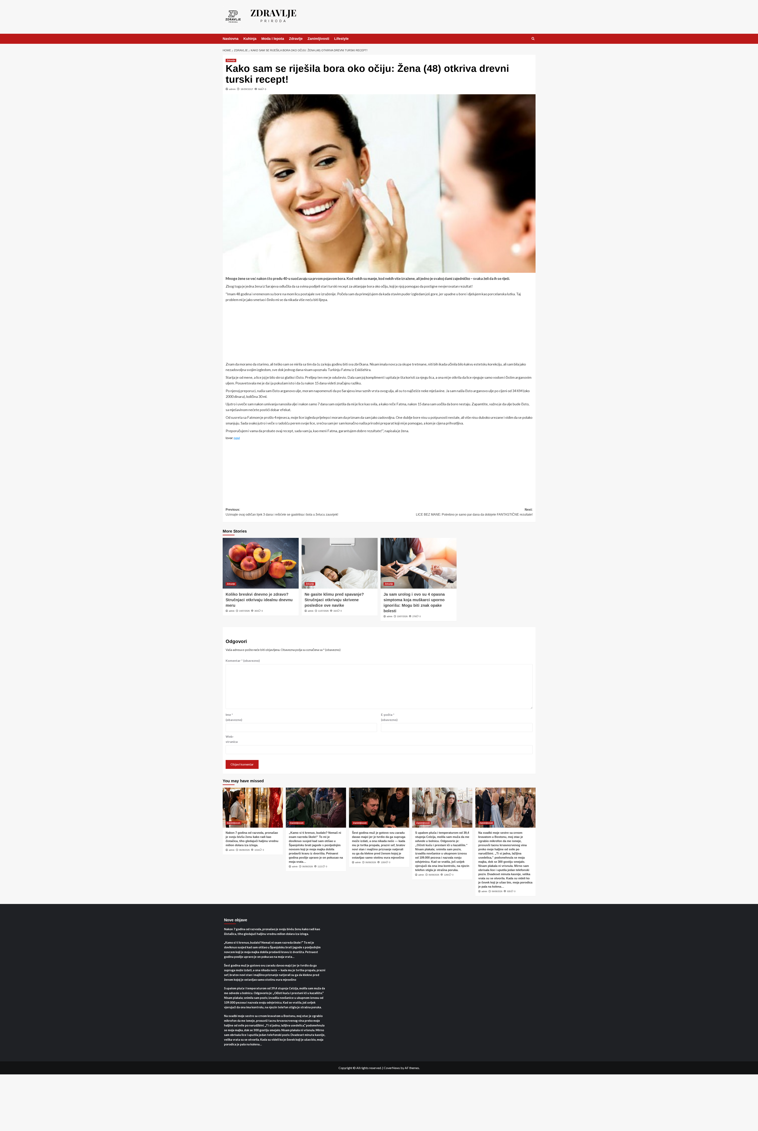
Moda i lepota (272, 39)
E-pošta (389, 717)
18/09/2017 (246, 89)
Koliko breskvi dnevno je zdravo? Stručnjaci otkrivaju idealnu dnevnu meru (259, 600)
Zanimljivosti (318, 39)
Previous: (282, 512)
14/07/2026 (244, 611)
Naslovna (230, 39)
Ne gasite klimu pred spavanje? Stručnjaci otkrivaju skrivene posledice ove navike (334, 600)
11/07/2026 (323, 611)
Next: (474, 512)
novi (237, 438)
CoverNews (392, 1068)
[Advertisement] (379, 332)
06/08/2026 (244, 850)
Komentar (243, 660)
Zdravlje (296, 39)
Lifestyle (341, 39)
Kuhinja (249, 39)
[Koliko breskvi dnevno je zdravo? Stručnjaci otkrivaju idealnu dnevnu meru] (261, 563)
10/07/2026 (402, 616)
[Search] (533, 38)
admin (232, 89)
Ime (234, 717)
